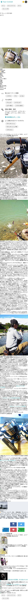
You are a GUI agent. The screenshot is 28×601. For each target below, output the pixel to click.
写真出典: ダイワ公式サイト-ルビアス (16, 584)
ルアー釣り (10, 105)
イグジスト (10, 129)
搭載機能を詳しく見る (13, 117)
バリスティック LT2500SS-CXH (11, 398)
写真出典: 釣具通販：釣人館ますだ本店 (14, 580)
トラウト (9, 96)
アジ (15, 96)
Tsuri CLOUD (7, 2)
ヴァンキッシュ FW (12, 126)
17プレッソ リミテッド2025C (18, 406)
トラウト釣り (19, 105)
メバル (22, 96)
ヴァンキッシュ (11, 123)
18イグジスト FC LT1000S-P (8, 460)
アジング (9, 102)
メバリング (17, 102)
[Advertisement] (14, 32)
